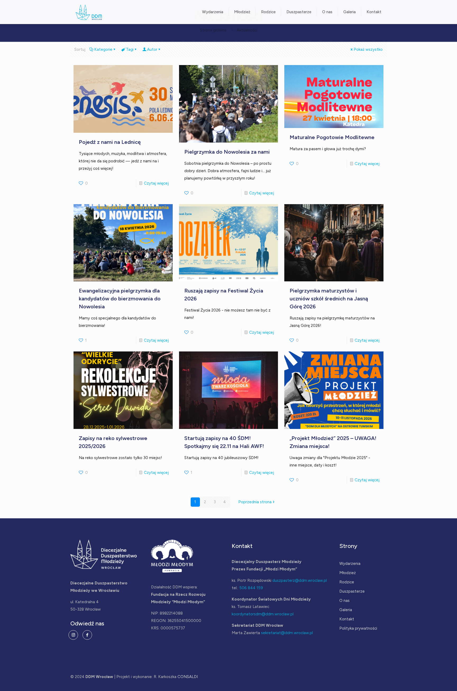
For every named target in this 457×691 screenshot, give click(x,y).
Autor (152, 49)
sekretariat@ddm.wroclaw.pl (287, 632)
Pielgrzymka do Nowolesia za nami (227, 152)
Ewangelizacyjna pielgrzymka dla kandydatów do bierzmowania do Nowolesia (120, 298)
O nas (344, 600)
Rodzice (346, 582)
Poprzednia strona (255, 502)
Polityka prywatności (358, 628)
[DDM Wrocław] (89, 12)
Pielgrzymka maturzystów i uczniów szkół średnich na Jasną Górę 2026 (329, 298)
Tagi (130, 49)
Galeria (345, 609)
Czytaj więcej (156, 183)
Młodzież (347, 572)
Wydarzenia (349, 563)
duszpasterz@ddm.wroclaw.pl (299, 580)
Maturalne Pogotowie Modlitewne (332, 137)
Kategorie (103, 49)
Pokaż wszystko (368, 49)
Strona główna (213, 30)
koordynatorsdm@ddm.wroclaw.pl (263, 614)
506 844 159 (251, 587)
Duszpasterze (352, 591)
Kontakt (346, 619)
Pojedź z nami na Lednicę (110, 142)
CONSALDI (187, 676)
